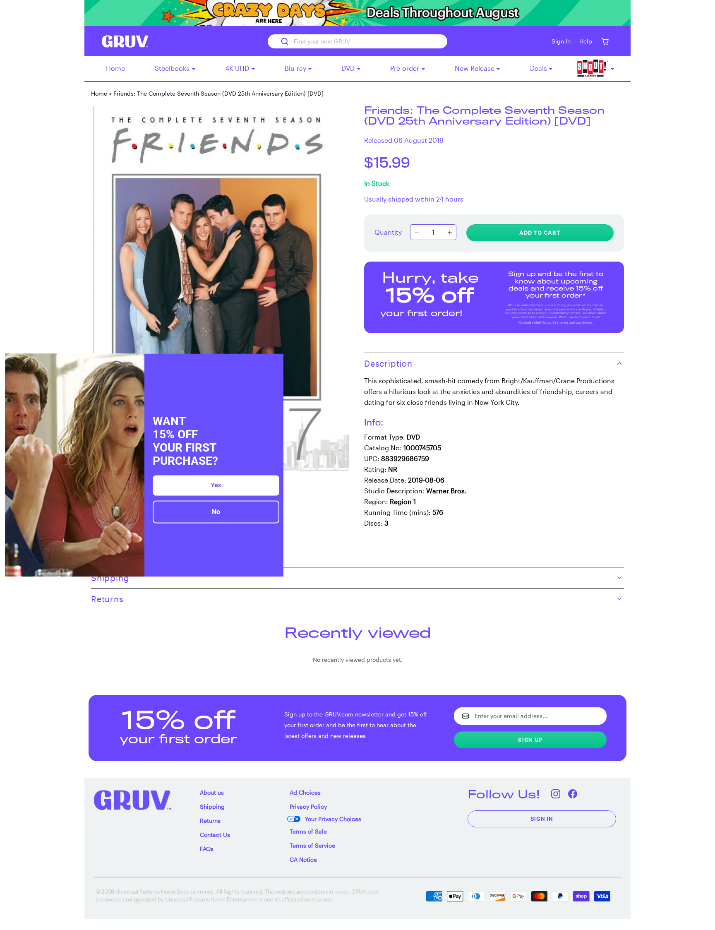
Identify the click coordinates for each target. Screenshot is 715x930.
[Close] (273, 363)
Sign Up (530, 739)
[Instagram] (555, 794)
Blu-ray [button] (296, 68)
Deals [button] (539, 68)
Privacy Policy (308, 806)
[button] (604, 41)
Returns (210, 820)
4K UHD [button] (238, 68)
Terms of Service (312, 845)
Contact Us (215, 834)
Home (115, 68)
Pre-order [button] (405, 68)
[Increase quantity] (449, 233)
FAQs (207, 848)
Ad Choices (305, 792)
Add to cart (540, 232)
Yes (216, 485)
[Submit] (284, 41)
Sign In (542, 818)
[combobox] (357, 41)
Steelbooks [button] (173, 68)
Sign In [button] (561, 41)
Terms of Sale (308, 831)
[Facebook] (572, 794)
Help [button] (585, 41)
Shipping (212, 806)
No (216, 512)
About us (212, 792)
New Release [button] (475, 68)
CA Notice (303, 859)
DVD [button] (348, 68)
